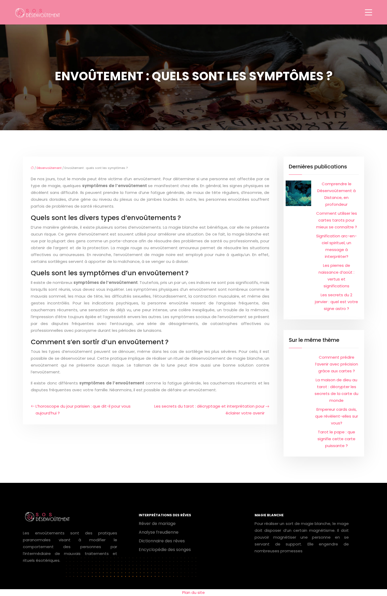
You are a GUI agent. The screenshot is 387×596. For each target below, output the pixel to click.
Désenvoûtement (49, 168)
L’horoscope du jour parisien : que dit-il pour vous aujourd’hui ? (83, 409)
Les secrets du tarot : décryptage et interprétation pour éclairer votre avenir (209, 409)
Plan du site (193, 592)
